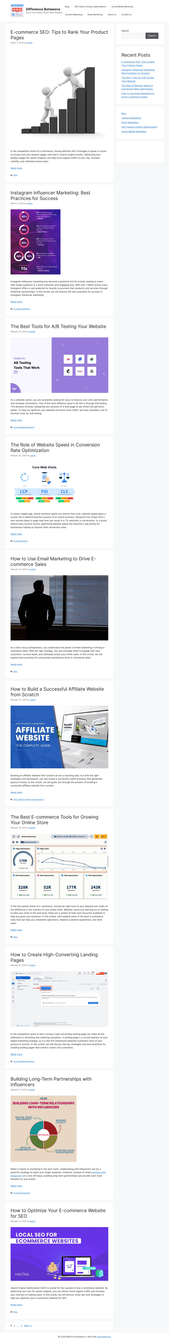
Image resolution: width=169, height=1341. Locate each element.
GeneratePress (104, 1336)
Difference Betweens (43, 9)
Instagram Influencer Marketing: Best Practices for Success (50, 195)
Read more (16, 168)
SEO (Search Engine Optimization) (90, 6)
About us (112, 14)
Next (28, 1325)
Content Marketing (73, 14)
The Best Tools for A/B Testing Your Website (58, 326)
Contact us (126, 14)
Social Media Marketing (122, 6)
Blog (67, 6)
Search (125, 30)
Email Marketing (95, 14)
